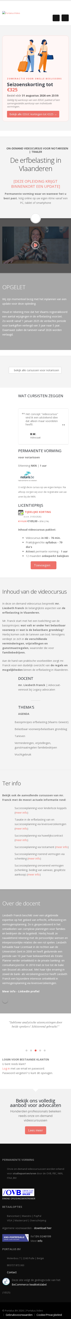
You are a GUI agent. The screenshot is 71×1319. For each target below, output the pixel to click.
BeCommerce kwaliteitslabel (29, 1284)
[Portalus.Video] (11, 12)
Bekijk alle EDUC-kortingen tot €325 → (33, 114)
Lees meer (35, 1130)
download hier (42, 1228)
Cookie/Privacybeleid (49, 1315)
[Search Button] (56, 18)
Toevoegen (42, 565)
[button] (26, 1050)
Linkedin (5, 1000)
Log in (6, 1068)
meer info (21, 812)
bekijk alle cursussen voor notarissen (36, 370)
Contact (12, 1272)
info (40, 1241)
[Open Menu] (65, 17)
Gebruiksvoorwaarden (19, 1315)
